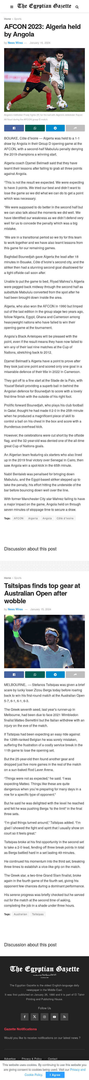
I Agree (55, 1075)
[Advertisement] (44, 533)
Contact (52, 1059)
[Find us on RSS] (64, 1017)
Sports (18, 18)
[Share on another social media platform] (75, 128)
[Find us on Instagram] (44, 1017)
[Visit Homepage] (44, 6)
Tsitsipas (38, 914)
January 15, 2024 (40, 609)
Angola (47, 518)
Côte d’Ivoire (65, 518)
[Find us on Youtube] (54, 1017)
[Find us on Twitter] (34, 1017)
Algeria (33, 518)
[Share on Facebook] (14, 128)
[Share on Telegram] (55, 128)
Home (7, 18)
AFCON (19, 518)
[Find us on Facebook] (25, 1017)
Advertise (10, 1059)
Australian (20, 914)
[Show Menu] (11, 6)
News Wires (15, 43)
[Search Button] (77, 6)
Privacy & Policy (32, 1059)
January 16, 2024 (40, 43)
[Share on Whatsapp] (35, 128)
